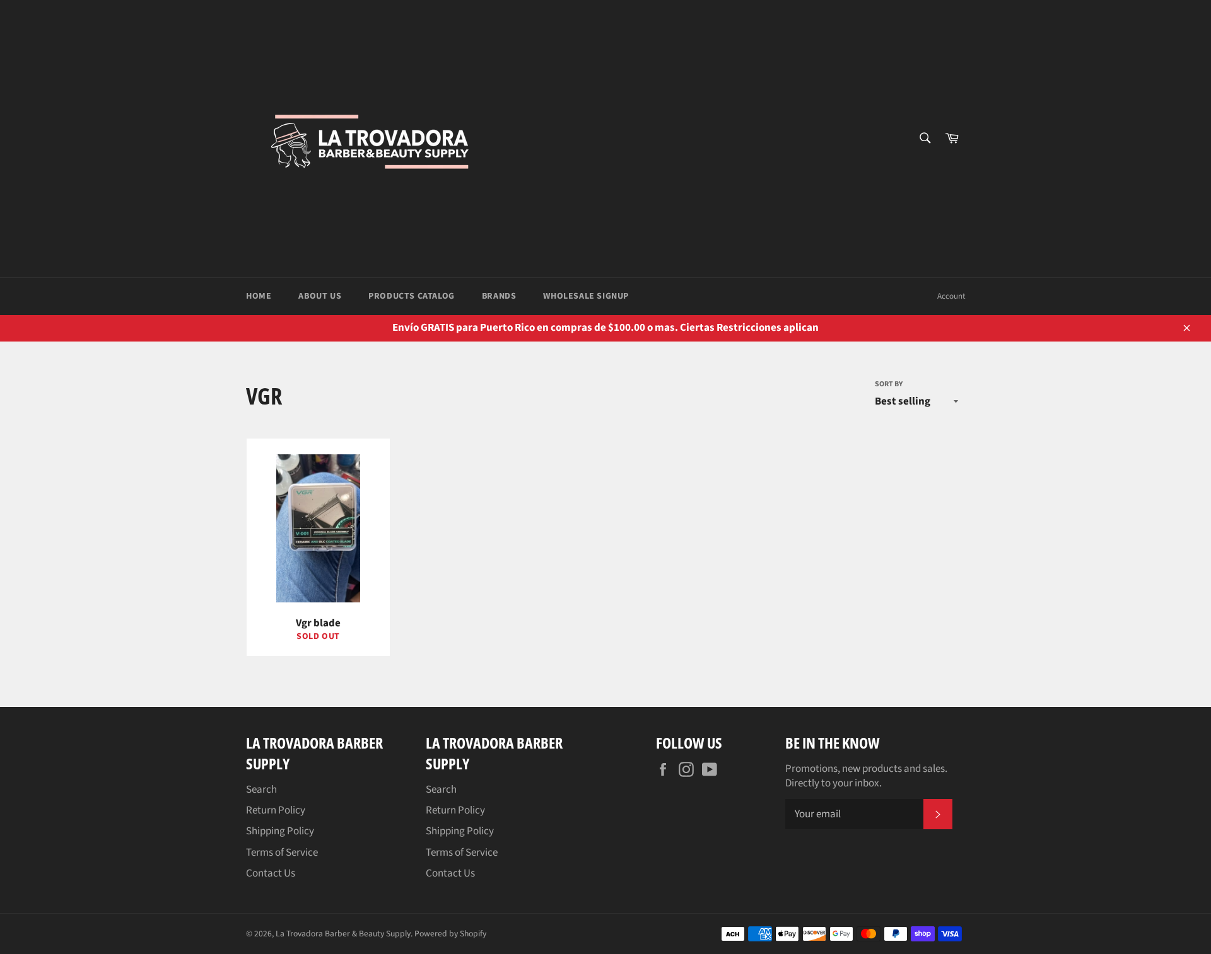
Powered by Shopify (450, 934)
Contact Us (270, 873)
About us (319, 296)
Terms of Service (282, 852)
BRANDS (499, 296)
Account (951, 296)
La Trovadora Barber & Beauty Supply (343, 934)
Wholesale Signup (586, 296)
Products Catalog (411, 296)
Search (261, 789)
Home (258, 296)
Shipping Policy (280, 831)
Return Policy (275, 810)
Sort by (889, 384)
